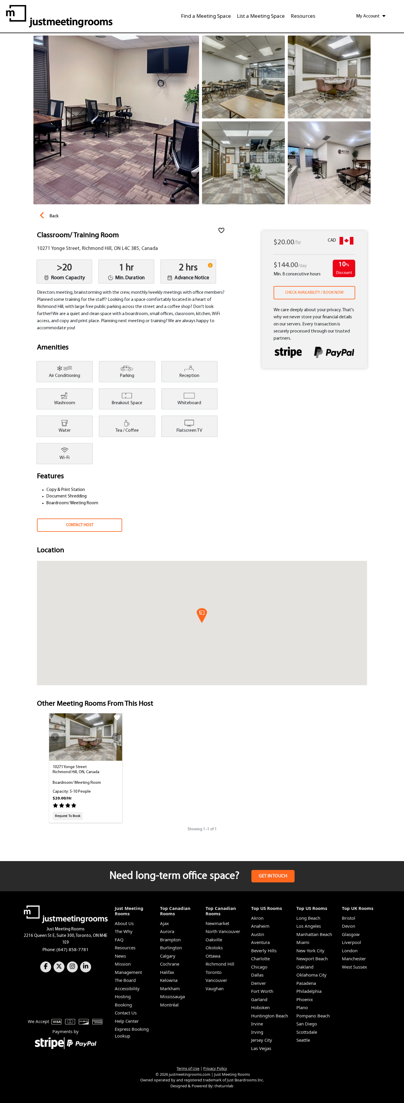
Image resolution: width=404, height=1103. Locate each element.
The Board (125, 980)
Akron (257, 918)
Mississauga (172, 996)
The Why (123, 931)
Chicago (259, 967)
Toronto (214, 972)
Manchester (354, 958)
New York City (310, 950)
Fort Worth (262, 991)
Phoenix (304, 999)
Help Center (127, 1021)
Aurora (167, 931)
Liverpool (351, 942)
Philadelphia (308, 991)
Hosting (123, 996)
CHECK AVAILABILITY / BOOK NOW (314, 292)
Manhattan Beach (314, 934)
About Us (124, 923)
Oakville (214, 940)
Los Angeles (308, 926)
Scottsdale (306, 1032)
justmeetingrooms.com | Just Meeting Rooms (209, 1074)
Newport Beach (312, 958)
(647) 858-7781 (72, 949)
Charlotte (260, 958)
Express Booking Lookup (132, 1032)
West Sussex (354, 967)
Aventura (260, 942)
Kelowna (168, 980)
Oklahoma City (311, 975)
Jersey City (261, 1040)
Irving (257, 1032)
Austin (257, 934)
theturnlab (223, 1085)
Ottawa (213, 956)
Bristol (348, 918)
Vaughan (215, 988)
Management (128, 972)
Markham (170, 988)
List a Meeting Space (261, 15)
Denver (258, 983)
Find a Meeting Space (206, 15)
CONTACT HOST (79, 525)
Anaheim (260, 926)
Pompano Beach (313, 1016)
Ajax (164, 923)
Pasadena (306, 983)
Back (54, 216)
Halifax (167, 972)
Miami (302, 942)
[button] (202, 615)
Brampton (170, 940)
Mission (123, 964)
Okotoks (214, 948)
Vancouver (216, 980)
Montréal (169, 1005)
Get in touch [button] (273, 876)
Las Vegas (261, 1048)
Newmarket (217, 923)
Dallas (257, 975)
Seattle (303, 1040)
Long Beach (308, 918)
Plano (302, 1007)
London (350, 950)
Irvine (257, 1024)
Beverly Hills (264, 950)
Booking (123, 1005)
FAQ (119, 940)
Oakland (304, 967)
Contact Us (126, 1013)
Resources (303, 15)
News (120, 956)
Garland (259, 999)
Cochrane (169, 964)
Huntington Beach (269, 1016)
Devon (348, 926)
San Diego (306, 1024)
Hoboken (260, 1007)
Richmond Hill (220, 964)
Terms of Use (188, 1068)
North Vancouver (223, 931)
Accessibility (127, 988)
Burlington (171, 948)
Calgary (167, 956)
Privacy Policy (215, 1068)
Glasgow (351, 934)
